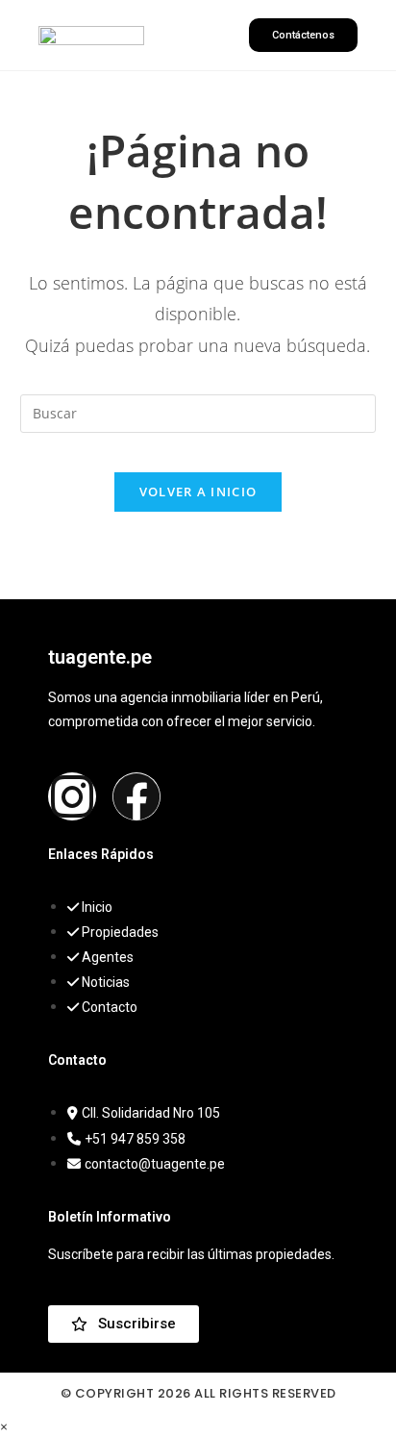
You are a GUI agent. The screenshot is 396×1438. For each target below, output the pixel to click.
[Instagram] (72, 796)
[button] (196, 35)
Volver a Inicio (198, 491)
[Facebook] (136, 796)
